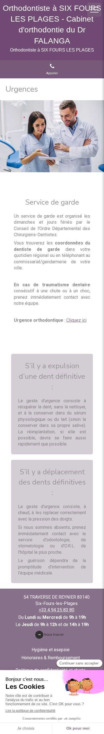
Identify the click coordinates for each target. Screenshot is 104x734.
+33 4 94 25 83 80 (56, 609)
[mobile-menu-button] (94, 10)
